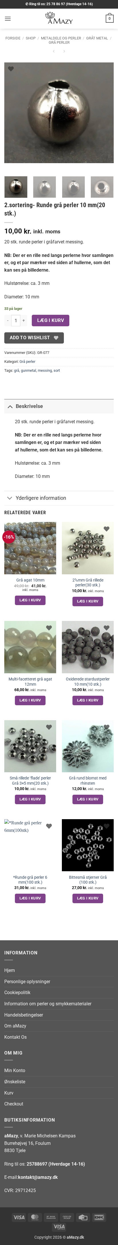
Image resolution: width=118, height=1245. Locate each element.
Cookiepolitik (17, 992)
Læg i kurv (50, 320)
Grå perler (59, 42)
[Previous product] (64, 52)
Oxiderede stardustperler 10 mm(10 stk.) (88, 682)
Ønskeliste (14, 1081)
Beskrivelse (29, 406)
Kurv (8, 1093)
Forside (12, 38)
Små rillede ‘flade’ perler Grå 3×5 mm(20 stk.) (30, 780)
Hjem (9, 970)
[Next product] (53, 52)
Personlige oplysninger (27, 981)
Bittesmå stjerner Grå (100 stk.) (88, 880)
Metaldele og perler (61, 38)
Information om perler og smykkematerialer (47, 1003)
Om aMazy (15, 1026)
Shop (31, 38)
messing (45, 370)
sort (57, 370)
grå (16, 370)
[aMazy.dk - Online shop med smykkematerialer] (59, 19)
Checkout (13, 1104)
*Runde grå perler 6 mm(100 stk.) (30, 880)
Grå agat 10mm (30, 580)
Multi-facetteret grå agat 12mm (30, 682)
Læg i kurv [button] (30, 600)
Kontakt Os (15, 1037)
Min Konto (14, 1070)
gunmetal (28, 370)
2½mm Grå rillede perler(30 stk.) (87, 583)
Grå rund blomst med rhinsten (88, 780)
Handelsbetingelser (23, 1015)
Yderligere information (41, 498)
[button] (7, 19)
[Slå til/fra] (9, 406)
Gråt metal (97, 38)
